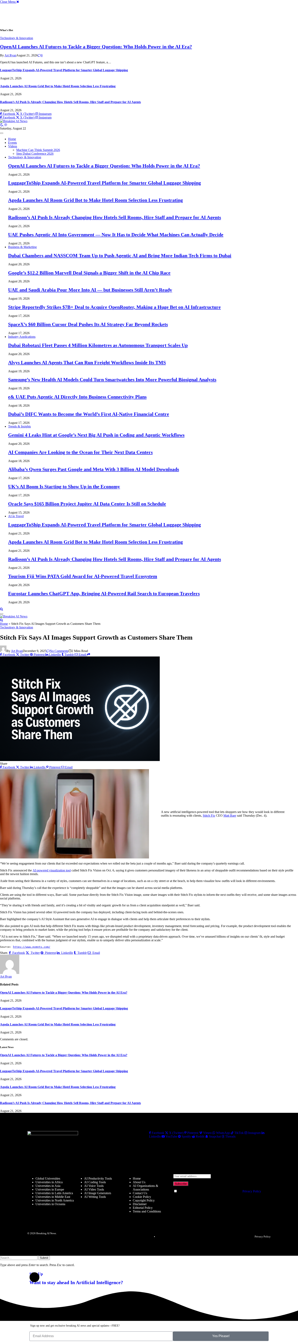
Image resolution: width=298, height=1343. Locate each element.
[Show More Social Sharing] (88, 654)
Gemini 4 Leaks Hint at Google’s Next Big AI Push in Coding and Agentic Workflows (96, 435)
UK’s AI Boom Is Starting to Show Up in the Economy (64, 486)
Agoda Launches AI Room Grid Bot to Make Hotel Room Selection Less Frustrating (58, 86)
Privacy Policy (251, 1191)
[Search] (1, 609)
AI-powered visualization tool (52, 870)
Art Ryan (10, 55)
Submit (44, 1257)
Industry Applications (21, 336)
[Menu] (1, 133)
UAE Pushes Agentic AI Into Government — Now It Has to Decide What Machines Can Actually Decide (115, 234)
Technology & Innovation (16, 38)
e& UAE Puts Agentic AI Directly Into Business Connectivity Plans (77, 396)
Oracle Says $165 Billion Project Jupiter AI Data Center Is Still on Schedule (87, 503)
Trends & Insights (19, 426)
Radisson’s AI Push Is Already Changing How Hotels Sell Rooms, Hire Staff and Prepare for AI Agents (70, 102)
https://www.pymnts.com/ (31, 946)
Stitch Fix (209, 815)
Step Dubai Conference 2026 (35, 153)
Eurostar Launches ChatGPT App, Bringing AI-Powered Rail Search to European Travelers (104, 593)
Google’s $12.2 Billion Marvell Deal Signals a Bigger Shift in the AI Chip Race (89, 272)
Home (12, 139)
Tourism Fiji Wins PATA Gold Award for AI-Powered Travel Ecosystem (82, 576)
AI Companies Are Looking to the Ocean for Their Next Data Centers (80, 452)
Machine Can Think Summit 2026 (38, 150)
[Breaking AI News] (13, 121)
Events (12, 142)
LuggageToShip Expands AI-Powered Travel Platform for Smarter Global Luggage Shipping (64, 70)
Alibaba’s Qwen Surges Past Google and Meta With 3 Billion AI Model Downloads (93, 469)
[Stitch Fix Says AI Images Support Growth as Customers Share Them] (80, 760)
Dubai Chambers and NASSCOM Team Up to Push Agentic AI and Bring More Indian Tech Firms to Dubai (119, 255)
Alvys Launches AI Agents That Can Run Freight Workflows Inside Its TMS (87, 362)
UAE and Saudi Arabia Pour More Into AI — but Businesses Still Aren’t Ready (90, 290)
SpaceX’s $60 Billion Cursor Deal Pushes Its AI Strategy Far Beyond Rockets (88, 324)
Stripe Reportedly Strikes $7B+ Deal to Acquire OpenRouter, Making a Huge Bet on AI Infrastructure (114, 307)
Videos (12, 146)
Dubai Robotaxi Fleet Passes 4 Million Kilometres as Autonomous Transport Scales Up (98, 345)
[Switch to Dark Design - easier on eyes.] (2, 124)
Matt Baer (229, 815)
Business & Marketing (22, 247)
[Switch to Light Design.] (5, 124)
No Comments (59, 651)
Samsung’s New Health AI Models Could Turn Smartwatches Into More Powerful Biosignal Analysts (112, 379)
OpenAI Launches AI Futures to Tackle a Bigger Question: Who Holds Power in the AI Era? (96, 46)
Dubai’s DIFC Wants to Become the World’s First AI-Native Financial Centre (88, 414)
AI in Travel (16, 516)
